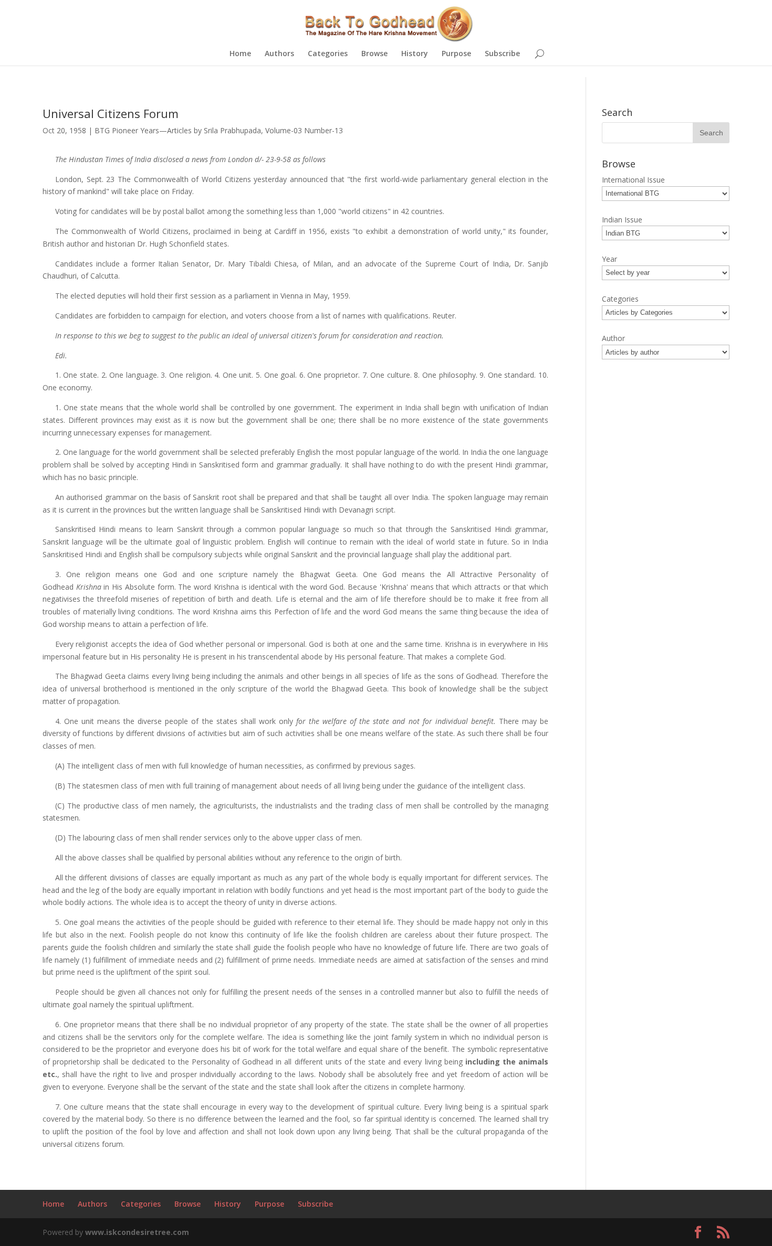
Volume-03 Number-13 (304, 130)
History (414, 54)
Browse (374, 54)
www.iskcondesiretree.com (137, 1232)
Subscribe (502, 54)
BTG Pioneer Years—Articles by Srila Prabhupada (178, 130)
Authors (279, 54)
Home (240, 54)
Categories (328, 54)
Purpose (456, 54)
